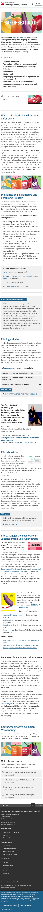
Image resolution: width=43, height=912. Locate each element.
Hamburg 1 (7, 276)
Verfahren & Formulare (10, 854)
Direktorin (6, 871)
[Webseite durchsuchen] (31, 4)
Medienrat (6, 874)
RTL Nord (6, 272)
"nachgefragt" (16, 276)
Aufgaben (6, 862)
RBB (4, 282)
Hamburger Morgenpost (11, 286)
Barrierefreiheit (5, 882)
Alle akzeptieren (26, 905)
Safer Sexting (18, 37)
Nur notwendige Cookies (9, 905)
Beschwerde (6, 838)
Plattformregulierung (9, 849)
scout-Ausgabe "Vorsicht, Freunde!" (24, 442)
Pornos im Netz (8, 630)
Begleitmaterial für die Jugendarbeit (13, 569)
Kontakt (5, 868)
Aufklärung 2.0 (8, 620)
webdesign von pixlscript (8, 887)
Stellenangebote (8, 865)
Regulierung (7, 625)
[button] (21, 373)
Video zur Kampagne (10, 96)
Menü (38, 4)
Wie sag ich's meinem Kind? (13, 615)
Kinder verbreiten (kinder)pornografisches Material (20, 645)
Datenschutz (16, 882)
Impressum (6, 846)
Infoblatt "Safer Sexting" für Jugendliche (21, 394)
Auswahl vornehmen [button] (7, 909)
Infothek (5, 835)
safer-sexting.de (10, 368)
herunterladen (11, 524)
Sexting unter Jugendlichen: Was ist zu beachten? (20, 648)
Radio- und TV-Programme (11, 832)
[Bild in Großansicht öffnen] (35, 460)
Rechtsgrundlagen (8, 851)
